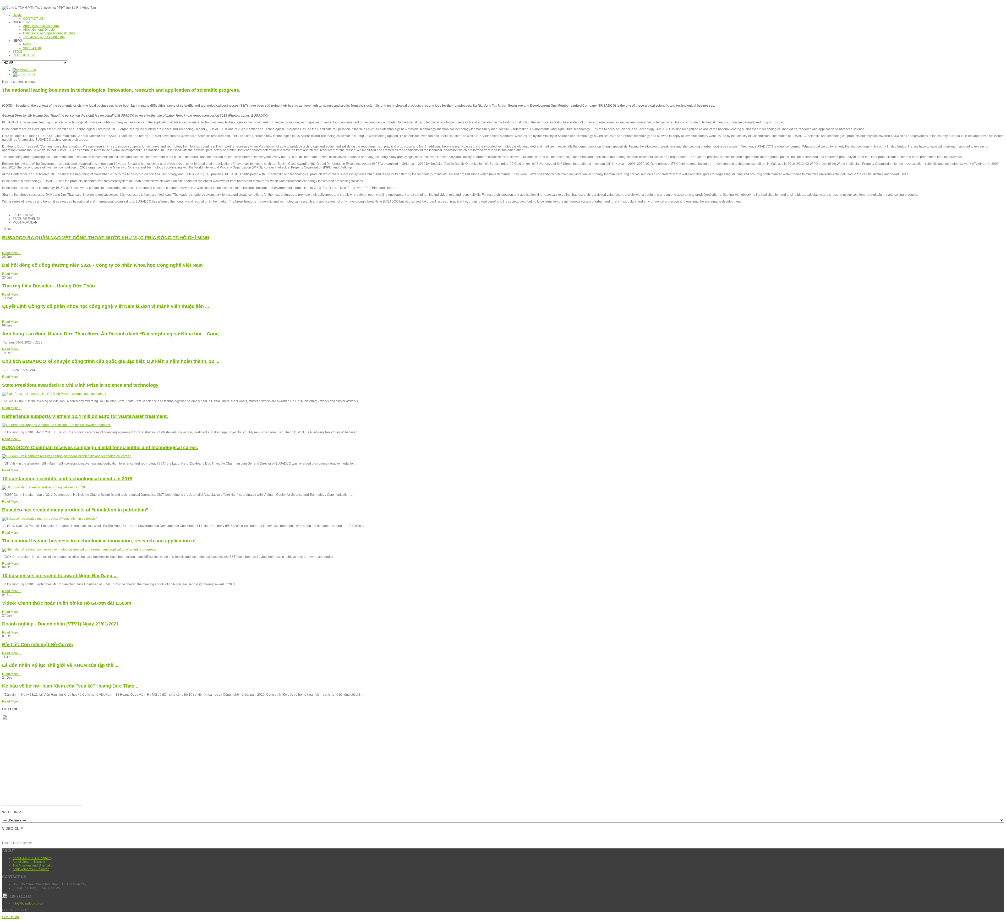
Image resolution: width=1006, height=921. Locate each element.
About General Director (29, 862)
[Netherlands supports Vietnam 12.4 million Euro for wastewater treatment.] (56, 425)
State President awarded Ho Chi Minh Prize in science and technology (80, 385)
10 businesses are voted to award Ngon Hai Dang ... (60, 575)
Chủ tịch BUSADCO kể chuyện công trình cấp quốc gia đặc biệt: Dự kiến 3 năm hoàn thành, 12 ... (110, 361)
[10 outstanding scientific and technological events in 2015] (45, 487)
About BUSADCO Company (32, 858)
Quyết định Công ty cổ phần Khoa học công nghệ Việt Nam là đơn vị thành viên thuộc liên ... (105, 306)
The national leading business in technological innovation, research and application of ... (101, 540)
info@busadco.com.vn (28, 903)
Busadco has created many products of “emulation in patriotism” (75, 510)
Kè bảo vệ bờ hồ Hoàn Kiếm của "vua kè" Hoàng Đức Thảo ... (71, 686)
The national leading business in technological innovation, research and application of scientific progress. (121, 90)
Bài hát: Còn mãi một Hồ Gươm (37, 644)
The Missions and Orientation (33, 865)
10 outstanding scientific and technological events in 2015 (67, 478)
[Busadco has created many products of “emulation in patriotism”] (49, 518)
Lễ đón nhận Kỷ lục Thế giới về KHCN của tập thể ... (60, 665)
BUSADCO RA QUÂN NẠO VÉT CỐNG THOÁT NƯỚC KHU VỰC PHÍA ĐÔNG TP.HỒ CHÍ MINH (105, 237)
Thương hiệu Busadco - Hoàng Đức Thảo (48, 285)
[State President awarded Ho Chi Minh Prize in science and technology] (54, 394)
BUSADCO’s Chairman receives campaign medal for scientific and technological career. (100, 447)
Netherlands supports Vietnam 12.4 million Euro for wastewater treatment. (85, 416)
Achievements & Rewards (31, 869)
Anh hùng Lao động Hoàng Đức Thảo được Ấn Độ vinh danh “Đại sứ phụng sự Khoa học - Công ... (113, 333)
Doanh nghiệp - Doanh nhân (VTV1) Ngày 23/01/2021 (60, 623)
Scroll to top (10, 917)
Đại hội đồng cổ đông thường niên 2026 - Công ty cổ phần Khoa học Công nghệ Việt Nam (102, 265)
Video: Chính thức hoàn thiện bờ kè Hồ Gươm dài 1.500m (66, 603)
